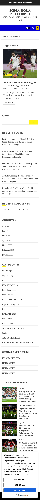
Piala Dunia (7, 318)
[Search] (33, 28)
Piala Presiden (8, 323)
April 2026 (6, 240)
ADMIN (7, 89)
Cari (5, 115)
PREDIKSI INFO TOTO (11, 358)
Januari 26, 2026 (19, 89)
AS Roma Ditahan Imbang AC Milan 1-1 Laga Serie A (20, 84)
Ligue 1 (5, 309)
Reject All (20, 485)
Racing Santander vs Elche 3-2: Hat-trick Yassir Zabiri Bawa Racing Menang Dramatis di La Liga (19, 142)
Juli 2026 (6, 231)
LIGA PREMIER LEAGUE (12, 299)
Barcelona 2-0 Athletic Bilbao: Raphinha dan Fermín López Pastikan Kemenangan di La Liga (19, 191)
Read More (9, 103)
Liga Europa (7, 295)
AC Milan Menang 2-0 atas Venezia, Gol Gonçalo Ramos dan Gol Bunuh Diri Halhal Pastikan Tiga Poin (20, 179)
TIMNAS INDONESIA (11, 338)
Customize (19, 480)
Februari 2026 (8, 250)
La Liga (5, 280)
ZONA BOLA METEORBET (20, 12)
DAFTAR (37, 28)
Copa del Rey (7, 275)
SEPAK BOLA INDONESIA (13, 328)
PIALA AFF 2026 (9, 314)
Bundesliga (7, 271)
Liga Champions (9, 290)
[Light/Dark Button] (28, 28)
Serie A (8, 75)
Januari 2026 (7, 255)
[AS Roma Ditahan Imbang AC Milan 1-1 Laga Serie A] (20, 63)
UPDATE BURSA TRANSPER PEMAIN (17, 342)
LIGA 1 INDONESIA (10, 285)
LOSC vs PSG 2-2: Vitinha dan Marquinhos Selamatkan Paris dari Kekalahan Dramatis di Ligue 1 (19, 166)
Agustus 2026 (7, 226)
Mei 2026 (6, 235)
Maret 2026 (7, 245)
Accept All (19, 490)
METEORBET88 (8, 363)
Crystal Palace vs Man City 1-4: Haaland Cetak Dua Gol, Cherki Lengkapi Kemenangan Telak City (19, 154)
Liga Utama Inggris (10, 304)
